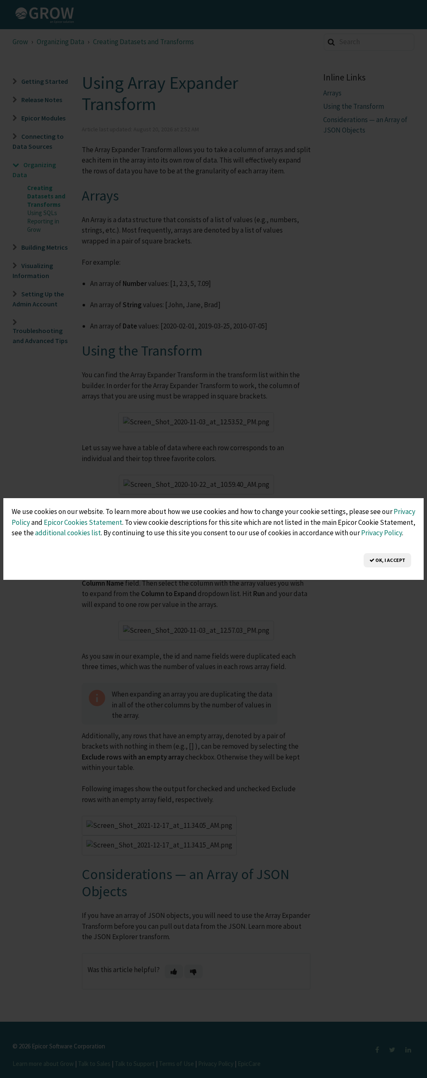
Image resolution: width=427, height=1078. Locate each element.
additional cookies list (68, 532)
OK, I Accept (389, 560)
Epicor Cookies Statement (83, 522)
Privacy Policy (381, 532)
